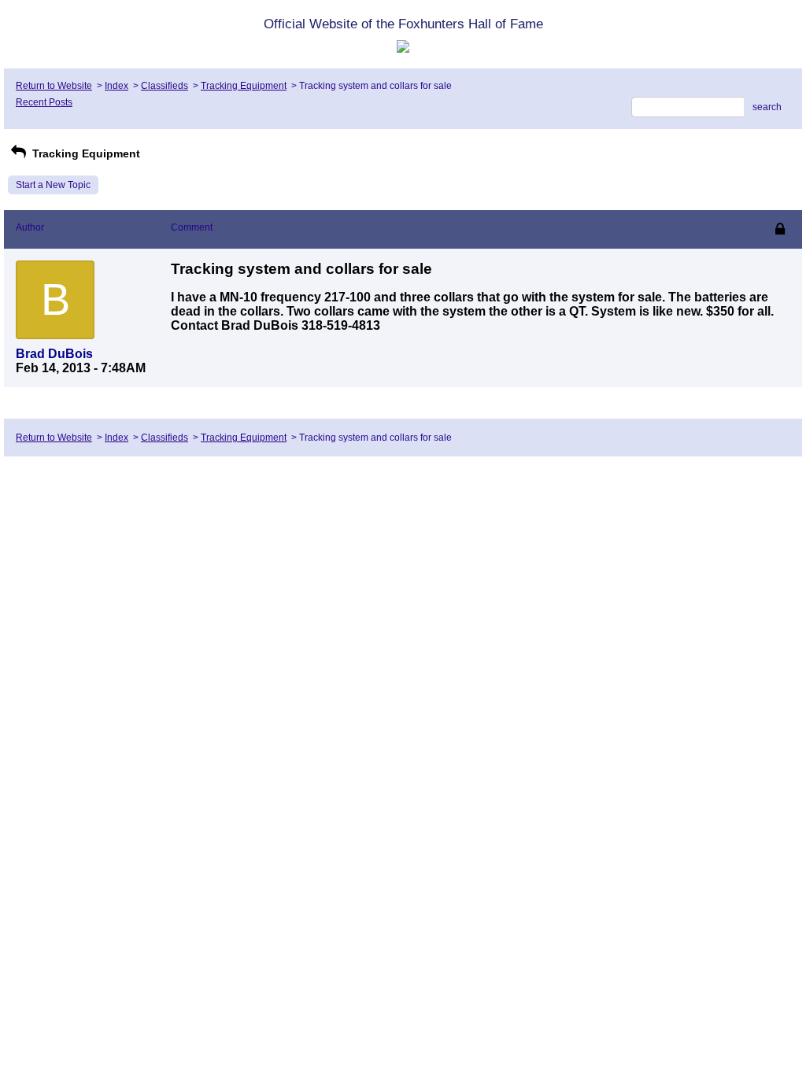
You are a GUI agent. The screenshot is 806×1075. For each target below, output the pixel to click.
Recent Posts (44, 102)
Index (116, 85)
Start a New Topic (53, 184)
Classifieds (164, 85)
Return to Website (54, 85)
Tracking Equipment (244, 85)
